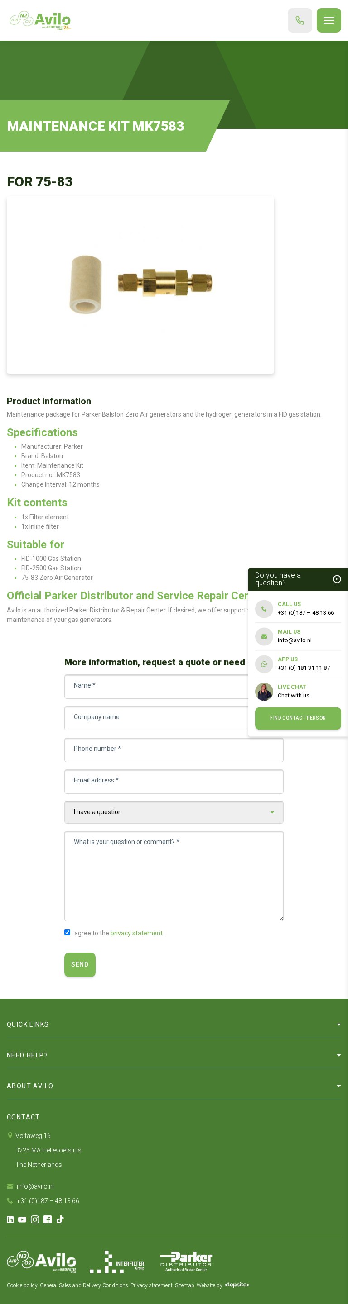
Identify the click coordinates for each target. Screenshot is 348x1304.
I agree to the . (118, 933)
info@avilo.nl (34, 1186)
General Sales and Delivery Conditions (84, 1285)
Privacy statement (151, 1285)
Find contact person (298, 718)
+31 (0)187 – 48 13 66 (47, 1200)
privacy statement (137, 933)
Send (80, 964)
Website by (209, 1285)
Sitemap (184, 1285)
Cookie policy (22, 1285)
